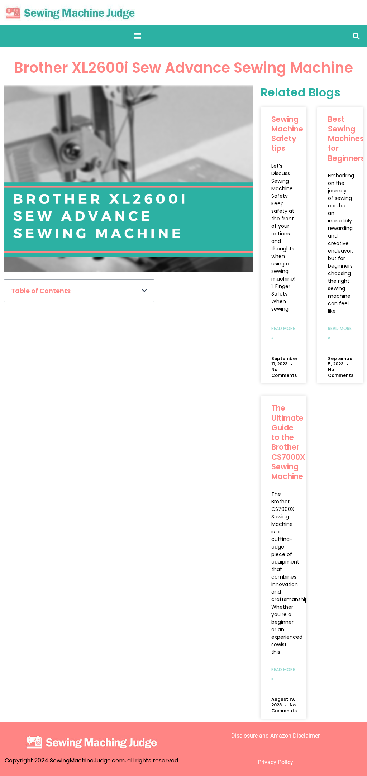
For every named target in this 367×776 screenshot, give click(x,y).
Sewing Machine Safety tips (287, 134)
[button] (138, 36)
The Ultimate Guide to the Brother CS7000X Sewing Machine (288, 442)
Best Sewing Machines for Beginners (346, 138)
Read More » (283, 333)
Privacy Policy (275, 762)
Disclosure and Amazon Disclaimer (275, 735)
